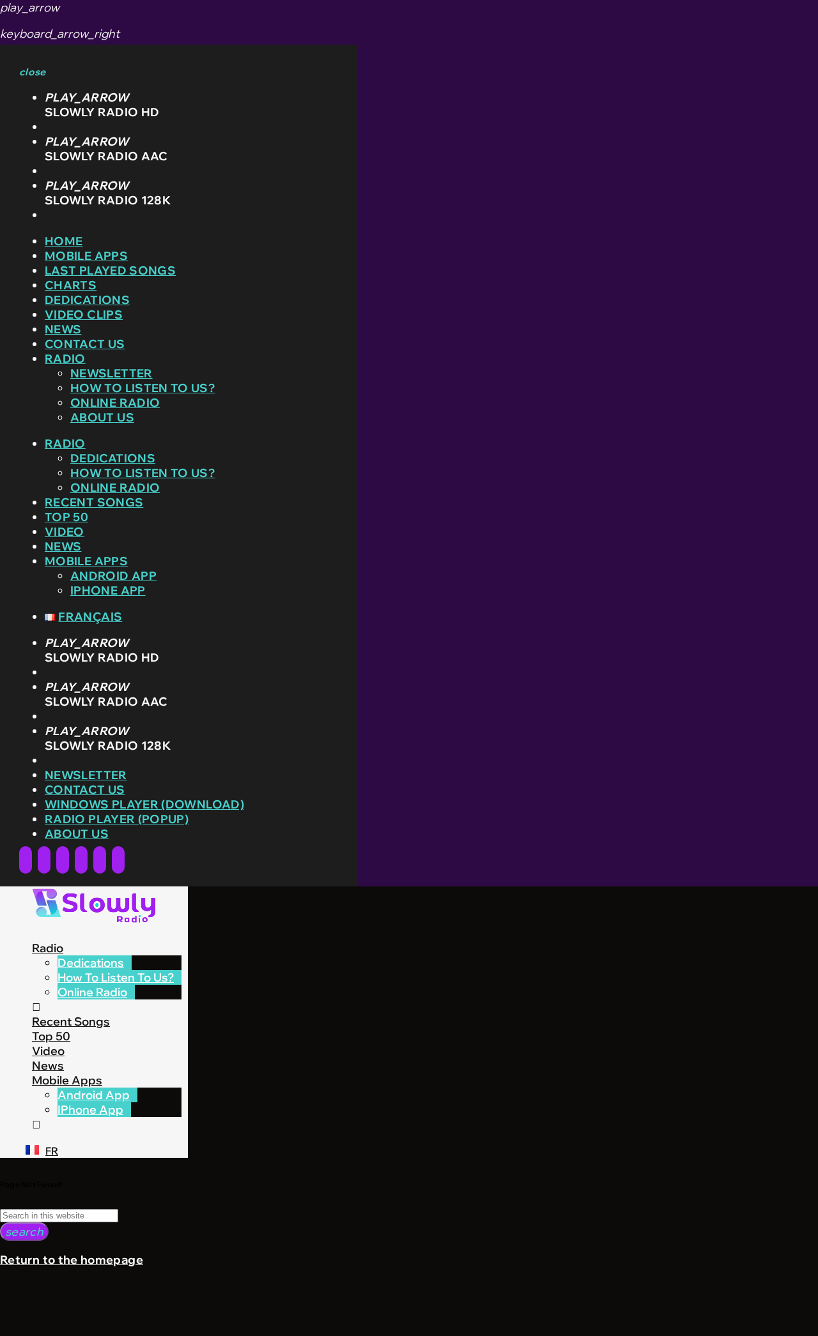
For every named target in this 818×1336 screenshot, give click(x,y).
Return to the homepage (71, 1259)
